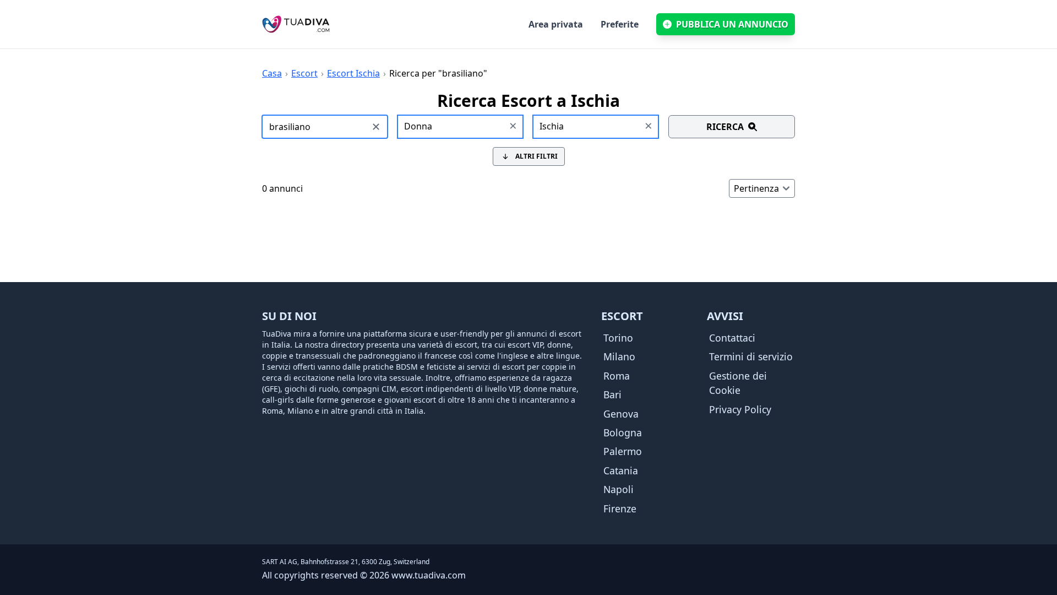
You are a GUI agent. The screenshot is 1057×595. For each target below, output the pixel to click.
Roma (616, 375)
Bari (612, 394)
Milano (619, 356)
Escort (304, 73)
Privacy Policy (740, 409)
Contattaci (732, 337)
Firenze (619, 508)
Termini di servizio (751, 356)
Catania (620, 470)
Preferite (620, 24)
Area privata (555, 24)
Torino (618, 337)
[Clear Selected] (513, 127)
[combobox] (460, 126)
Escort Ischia (353, 73)
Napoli (618, 489)
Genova (621, 413)
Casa (272, 73)
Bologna (622, 432)
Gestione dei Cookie (738, 383)
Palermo (622, 451)
